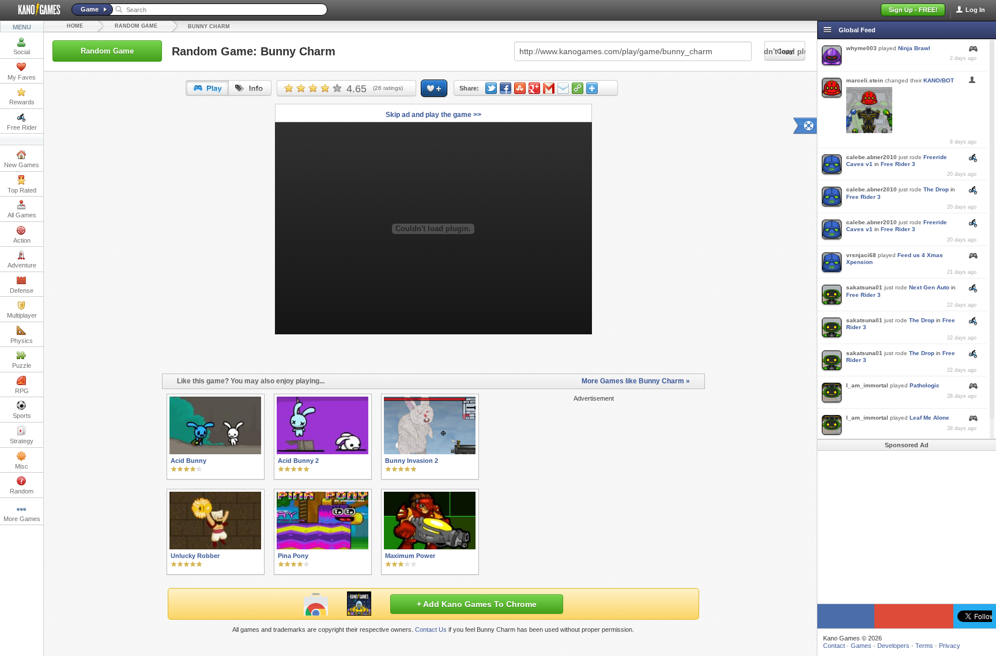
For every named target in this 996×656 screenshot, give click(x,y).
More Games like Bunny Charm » (636, 381)
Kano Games (34, 10)
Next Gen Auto (929, 287)
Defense (21, 290)
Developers (893, 645)
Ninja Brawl (914, 48)
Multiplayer (22, 315)
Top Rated (21, 190)
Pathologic (925, 385)
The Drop (936, 189)
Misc (21, 466)
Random (21, 491)
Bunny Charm (209, 26)
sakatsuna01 (864, 287)
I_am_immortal (867, 385)
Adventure (21, 265)
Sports (22, 415)
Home (75, 26)
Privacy (949, 645)
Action (22, 240)
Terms (924, 645)
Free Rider (22, 127)
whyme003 (861, 48)
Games (861, 645)
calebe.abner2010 (871, 157)
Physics (21, 340)
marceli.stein (864, 80)
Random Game (136, 26)
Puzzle (21, 365)
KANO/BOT (938, 80)
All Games (21, 215)
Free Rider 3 (898, 164)
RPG (22, 390)
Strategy (21, 441)
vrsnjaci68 (861, 255)
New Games (21, 164)
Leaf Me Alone (929, 417)
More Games (21, 518)
